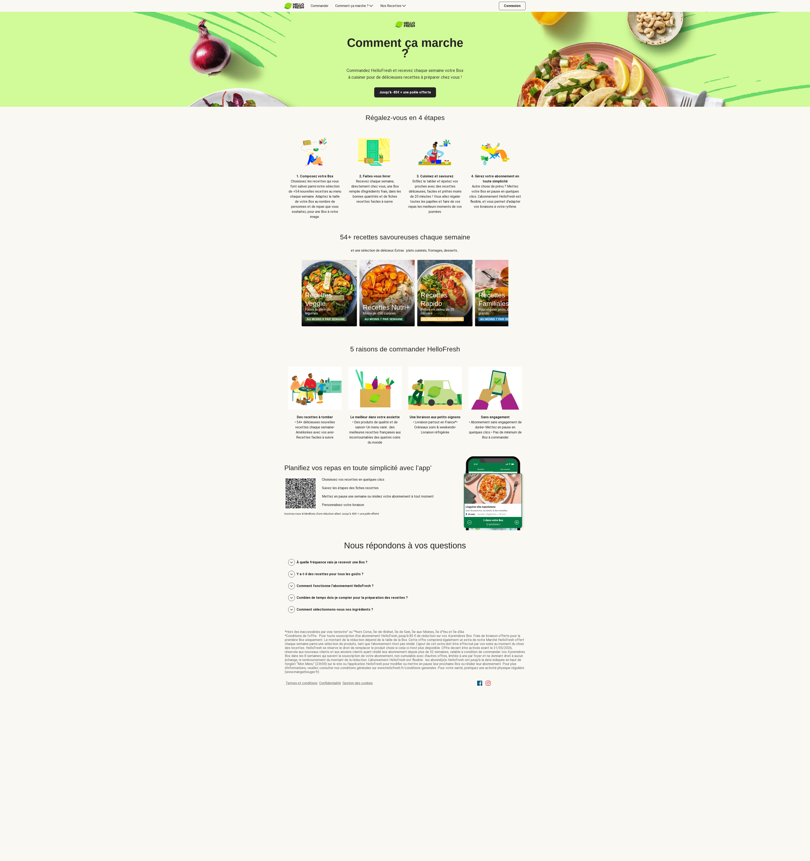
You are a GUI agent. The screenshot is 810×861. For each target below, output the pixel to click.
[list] (405, 174)
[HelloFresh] (294, 6)
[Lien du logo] (405, 26)
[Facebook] (479, 684)
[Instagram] (488, 684)
